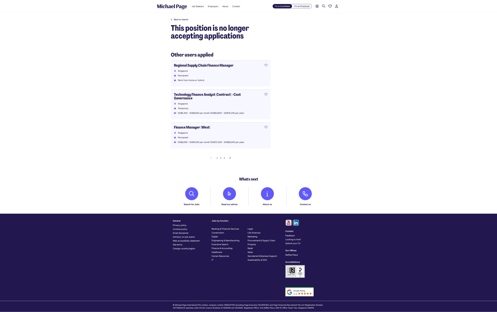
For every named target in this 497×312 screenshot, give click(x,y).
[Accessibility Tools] (317, 6)
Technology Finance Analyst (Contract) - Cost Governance (207, 96)
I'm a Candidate (282, 6)
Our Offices (291, 250)
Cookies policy (180, 229)
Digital (215, 236)
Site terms (177, 244)
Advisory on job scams (184, 237)
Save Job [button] (266, 66)
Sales (250, 252)
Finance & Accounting (222, 248)
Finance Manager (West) (192, 127)
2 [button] (220, 158)
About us (267, 204)
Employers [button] (213, 6)
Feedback (290, 235)
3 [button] (224, 158)
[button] (179, 19)
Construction (218, 232)
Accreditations (292, 262)
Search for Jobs (191, 204)
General (176, 220)
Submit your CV (293, 243)
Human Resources (220, 256)
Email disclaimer (181, 233)
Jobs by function (220, 220)
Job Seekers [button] (198, 6)
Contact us (305, 204)
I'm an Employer (302, 6)
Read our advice (229, 204)
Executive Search (220, 244)
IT (212, 260)
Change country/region (184, 248)
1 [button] (218, 159)
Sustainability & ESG (257, 260)
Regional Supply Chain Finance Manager (203, 65)
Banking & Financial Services (225, 229)
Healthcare (217, 252)
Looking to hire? (293, 239)
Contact (289, 231)
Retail (250, 248)
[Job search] (323, 6)
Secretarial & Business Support (262, 256)
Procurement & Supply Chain (261, 240)
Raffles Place (291, 255)
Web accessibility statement (186, 240)
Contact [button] (236, 6)
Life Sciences (254, 232)
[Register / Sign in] (336, 6)
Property (252, 244)
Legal (250, 229)
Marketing (252, 236)
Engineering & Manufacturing (225, 240)
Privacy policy (180, 225)
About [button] (225, 6)
